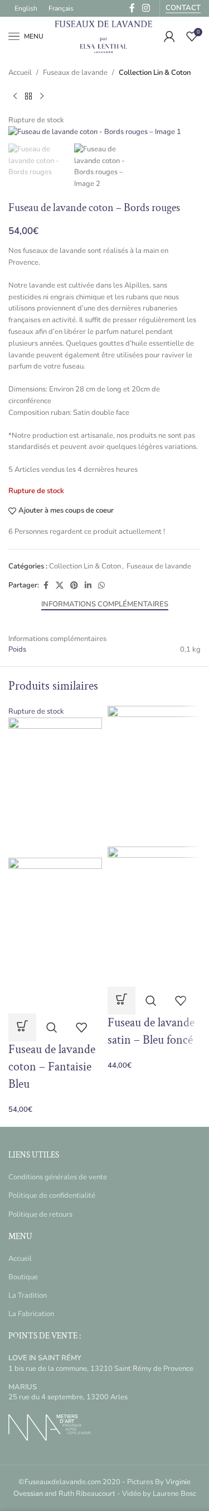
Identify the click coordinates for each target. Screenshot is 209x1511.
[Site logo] (104, 36)
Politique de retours (40, 1214)
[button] (121, 1001)
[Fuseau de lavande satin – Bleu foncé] (154, 776)
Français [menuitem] (61, 8)
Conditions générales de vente (57, 1177)
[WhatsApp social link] (101, 586)
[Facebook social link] (45, 586)
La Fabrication (31, 1314)
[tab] (104, 604)
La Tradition (27, 1295)
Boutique (23, 1277)
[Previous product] (15, 96)
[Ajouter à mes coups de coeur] (81, 1027)
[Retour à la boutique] (28, 96)
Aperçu (52, 1027)
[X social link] (59, 586)
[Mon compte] (169, 36)
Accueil (20, 73)
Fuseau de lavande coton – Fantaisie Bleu (51, 1066)
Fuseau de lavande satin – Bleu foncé (151, 1031)
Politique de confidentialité (51, 1195)
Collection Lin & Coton (155, 73)
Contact (183, 8)
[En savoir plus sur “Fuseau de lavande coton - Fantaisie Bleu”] (22, 1027)
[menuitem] (26, 8)
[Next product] (41, 96)
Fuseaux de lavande (75, 73)
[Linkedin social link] (88, 586)
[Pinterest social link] (74, 586)
